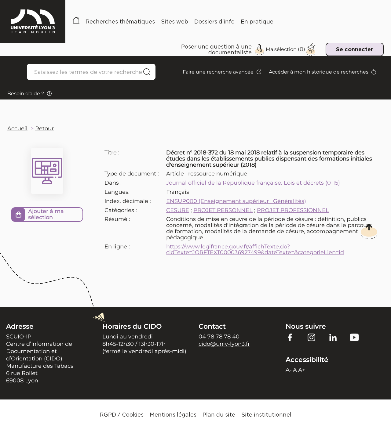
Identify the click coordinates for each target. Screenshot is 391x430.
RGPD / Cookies (122, 414)
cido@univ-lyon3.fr (224, 344)
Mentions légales (173, 414)
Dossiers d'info (214, 21)
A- (289, 370)
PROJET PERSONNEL (223, 210)
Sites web (174, 21)
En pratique (257, 21)
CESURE (177, 210)
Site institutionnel (266, 414)
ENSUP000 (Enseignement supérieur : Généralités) (236, 201)
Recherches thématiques (120, 21)
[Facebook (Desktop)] (290, 337)
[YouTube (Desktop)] (354, 337)
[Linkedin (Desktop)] (333, 337)
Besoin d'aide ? (25, 93)
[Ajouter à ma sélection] (18, 214)
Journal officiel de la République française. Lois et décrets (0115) (253, 182)
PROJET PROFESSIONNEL (293, 210)
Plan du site (219, 414)
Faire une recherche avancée (218, 72)
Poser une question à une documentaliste (216, 49)
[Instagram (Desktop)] (311, 337)
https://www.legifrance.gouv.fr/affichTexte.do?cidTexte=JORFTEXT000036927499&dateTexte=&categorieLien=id (255, 249)
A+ (301, 370)
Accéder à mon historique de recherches (318, 72)
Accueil (76, 21)
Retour (44, 128)
